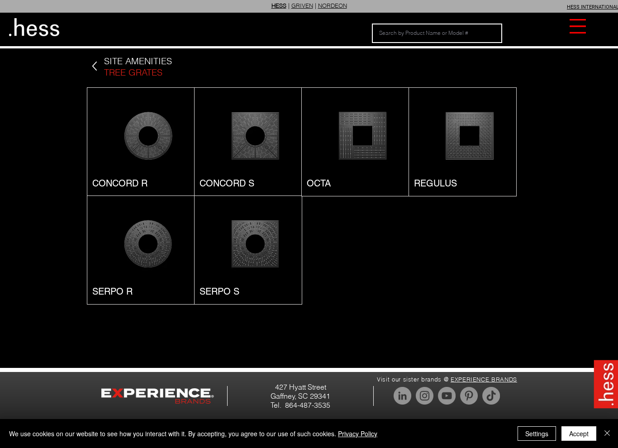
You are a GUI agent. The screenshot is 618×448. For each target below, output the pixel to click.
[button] (578, 26)
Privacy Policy (357, 433)
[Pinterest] (469, 396)
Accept (579, 433)
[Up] (94, 66)
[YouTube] (447, 396)
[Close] (607, 433)
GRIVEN (302, 5)
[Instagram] (424, 396)
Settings (536, 433)
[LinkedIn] (402, 396)
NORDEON (332, 5)
